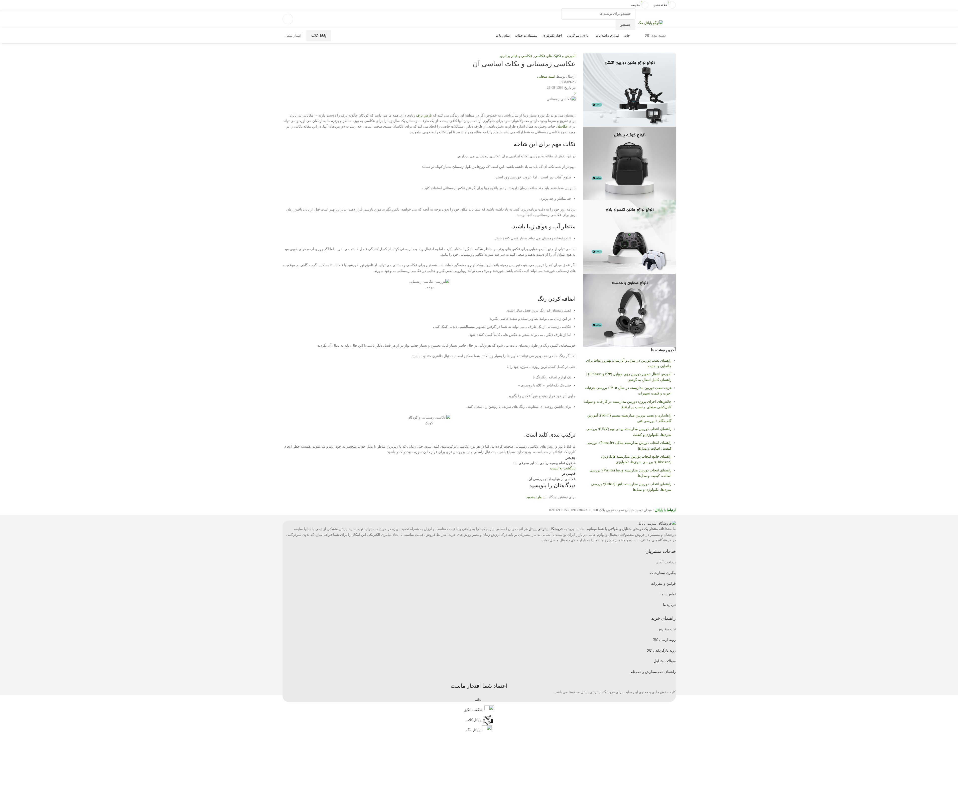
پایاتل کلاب (318, 35)
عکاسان (562, 126)
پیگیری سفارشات (663, 573)
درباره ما (669, 605)
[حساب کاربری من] (288, 19)
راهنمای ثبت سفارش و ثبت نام (653, 672)
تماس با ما (668, 594)
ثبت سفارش (666, 629)
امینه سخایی (546, 76)
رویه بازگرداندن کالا (661, 650)
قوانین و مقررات (663, 583)
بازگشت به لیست (563, 468)
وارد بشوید (534, 497)
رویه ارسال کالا (664, 640)
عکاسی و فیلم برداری (516, 56)
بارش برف (424, 115)
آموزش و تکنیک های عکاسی (555, 56)
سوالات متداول (665, 661)
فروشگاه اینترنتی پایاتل (546, 529)
